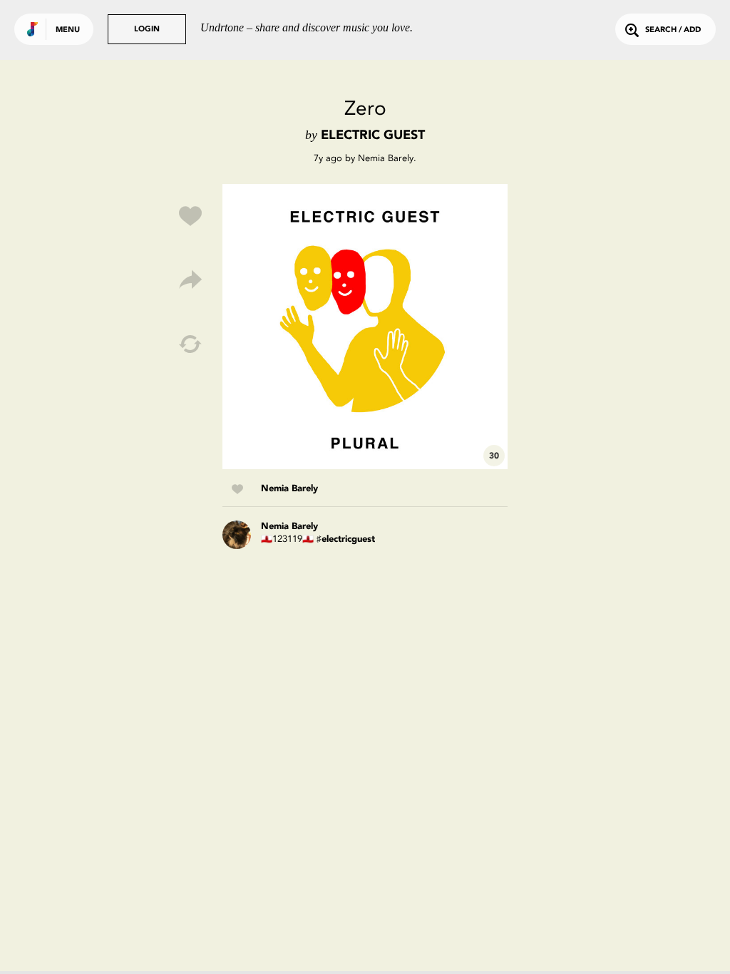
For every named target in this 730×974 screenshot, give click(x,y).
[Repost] (190, 344)
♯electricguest (346, 539)
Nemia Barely (385, 158)
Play (365, 326)
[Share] (190, 280)
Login (147, 30)
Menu (68, 30)
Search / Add (673, 30)
